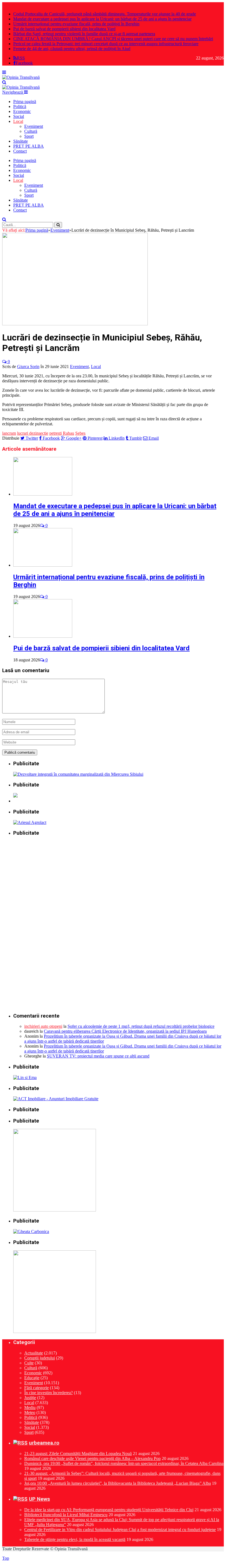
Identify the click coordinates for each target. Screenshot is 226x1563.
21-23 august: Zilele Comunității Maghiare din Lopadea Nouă (78, 1453)
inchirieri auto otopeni (43, 1026)
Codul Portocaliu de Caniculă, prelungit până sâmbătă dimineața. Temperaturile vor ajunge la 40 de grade (104, 14)
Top (5, 1558)
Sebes (80, 433)
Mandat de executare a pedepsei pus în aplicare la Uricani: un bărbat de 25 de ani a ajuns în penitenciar (102, 19)
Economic (22, 111)
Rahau (68, 433)
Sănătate (20, 141)
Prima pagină (24, 101)
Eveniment (33, 126)
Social (18, 116)
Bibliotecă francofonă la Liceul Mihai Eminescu (65, 1514)
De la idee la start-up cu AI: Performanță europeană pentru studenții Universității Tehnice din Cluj (108, 1509)
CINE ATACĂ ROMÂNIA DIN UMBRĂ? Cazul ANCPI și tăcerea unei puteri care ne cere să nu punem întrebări (113, 38)
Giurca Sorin (28, 366)
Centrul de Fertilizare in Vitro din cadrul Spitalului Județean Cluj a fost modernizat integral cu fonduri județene (120, 1529)
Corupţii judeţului (39, 1358)
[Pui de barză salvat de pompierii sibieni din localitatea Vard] (42, 636)
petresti (55, 433)
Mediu (30, 1407)
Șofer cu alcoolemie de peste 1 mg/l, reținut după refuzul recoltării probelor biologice (141, 1026)
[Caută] (4, 82)
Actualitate (33, 1353)
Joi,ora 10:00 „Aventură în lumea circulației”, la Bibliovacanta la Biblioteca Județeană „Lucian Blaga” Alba (117, 1483)
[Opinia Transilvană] (21, 77)
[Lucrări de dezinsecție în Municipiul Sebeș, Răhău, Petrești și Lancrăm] (75, 323)
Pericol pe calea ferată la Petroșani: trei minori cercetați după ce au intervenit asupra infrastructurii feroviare (105, 43)
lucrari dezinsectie (32, 433)
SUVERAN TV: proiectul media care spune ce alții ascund (98, 1056)
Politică (19, 106)
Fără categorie (36, 1387)
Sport (29, 136)
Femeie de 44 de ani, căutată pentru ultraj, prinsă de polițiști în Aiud (71, 48)
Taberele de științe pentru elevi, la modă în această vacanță (74, 1539)
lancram (9, 433)
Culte (29, 1363)
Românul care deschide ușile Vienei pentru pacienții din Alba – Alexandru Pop (92, 1458)
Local (18, 121)
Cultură (30, 131)
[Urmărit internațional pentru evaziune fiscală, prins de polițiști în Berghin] (42, 565)
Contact (20, 151)
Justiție (30, 1397)
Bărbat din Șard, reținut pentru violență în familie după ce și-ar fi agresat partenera (84, 33)
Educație (31, 1377)
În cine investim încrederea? (48, 1392)
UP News (39, 1499)
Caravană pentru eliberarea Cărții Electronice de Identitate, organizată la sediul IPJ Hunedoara (125, 1031)
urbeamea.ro (44, 1443)
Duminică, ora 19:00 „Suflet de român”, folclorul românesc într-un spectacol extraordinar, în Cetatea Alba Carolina (124, 1463)
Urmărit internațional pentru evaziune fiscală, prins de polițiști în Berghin (76, 23)
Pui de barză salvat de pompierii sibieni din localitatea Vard (64, 28)
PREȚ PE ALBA (28, 146)
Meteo (29, 1412)
